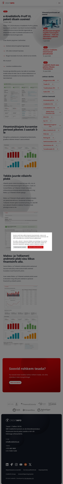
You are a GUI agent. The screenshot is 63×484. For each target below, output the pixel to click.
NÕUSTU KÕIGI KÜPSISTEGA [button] (35, 247)
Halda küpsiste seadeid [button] (20, 247)
